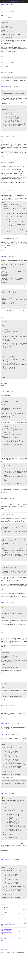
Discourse (8, 952)
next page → (3, 904)
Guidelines (12, 946)
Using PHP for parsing (6, 912)
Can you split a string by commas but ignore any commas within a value (6, 930)
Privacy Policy (4, 949)
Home (2, 946)
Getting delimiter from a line (7, 917)
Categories (7, 946)
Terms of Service (19, 946)
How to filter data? (7, 4)
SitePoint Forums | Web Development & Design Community (13, 1)
